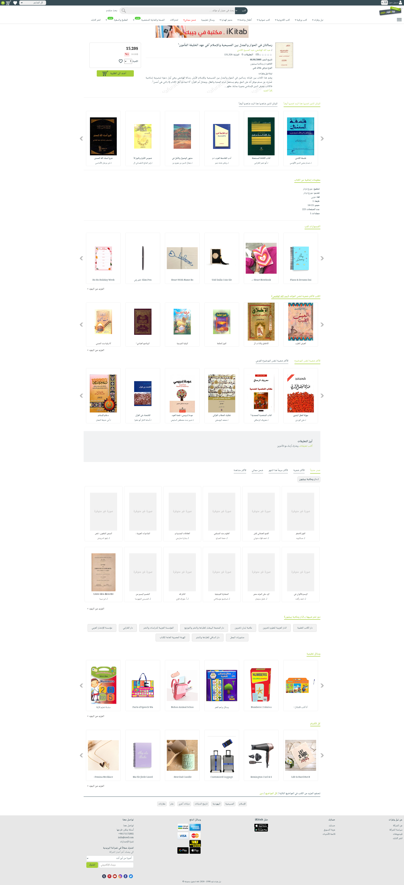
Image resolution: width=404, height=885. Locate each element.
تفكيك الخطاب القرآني (222, 415)
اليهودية (216, 804)
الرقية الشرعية (182, 344)
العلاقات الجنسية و (182, 534)
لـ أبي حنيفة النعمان (103, 420)
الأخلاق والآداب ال (261, 344)
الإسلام (242, 804)
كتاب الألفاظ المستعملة (261, 158)
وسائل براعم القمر (222, 707)
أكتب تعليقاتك (305, 446)
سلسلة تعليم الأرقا (103, 707)
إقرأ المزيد (267, 91)
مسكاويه (299, 538)
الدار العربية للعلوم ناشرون (275, 628)
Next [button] (82, 139)
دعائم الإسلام (103, 415)
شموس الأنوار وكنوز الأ (143, 158)
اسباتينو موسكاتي (221, 599)
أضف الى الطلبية (118, 73)
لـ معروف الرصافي (261, 420)
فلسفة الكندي (300, 158)
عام (172, 804)
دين (261, 793)
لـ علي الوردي (300, 420)
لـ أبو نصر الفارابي (261, 163)
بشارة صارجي (181, 538)
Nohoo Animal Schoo (182, 707)
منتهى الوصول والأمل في (182, 158)
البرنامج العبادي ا (143, 344)
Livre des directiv (103, 594)
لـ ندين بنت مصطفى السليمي (182, 420)
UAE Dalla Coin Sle (222, 280)
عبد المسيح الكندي (245, 50)
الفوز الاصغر (300, 534)
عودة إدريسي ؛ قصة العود (182, 415)
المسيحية (229, 804)
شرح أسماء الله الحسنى (103, 158)
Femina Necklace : (103, 777)
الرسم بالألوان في (301, 594)
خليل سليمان (260, 599)
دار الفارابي (128, 628)
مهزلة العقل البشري (300, 415)
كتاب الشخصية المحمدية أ (261, 415)
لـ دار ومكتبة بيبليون (309, 479)
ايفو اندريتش (102, 538)
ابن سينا (102, 599)
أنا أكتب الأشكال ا (300, 707)
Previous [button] (322, 139)
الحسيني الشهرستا (142, 599)
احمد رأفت (299, 599)
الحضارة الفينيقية (222, 594)
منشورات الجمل (237, 637)
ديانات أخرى (184, 804)
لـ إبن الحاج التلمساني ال (142, 163)
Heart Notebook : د (261, 280)
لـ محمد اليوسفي (221, 420)
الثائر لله (182, 594)
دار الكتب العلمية (304, 628)
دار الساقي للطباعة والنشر (207, 637)
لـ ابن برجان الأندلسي (103, 163)
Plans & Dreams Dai (300, 280)
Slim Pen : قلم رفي (143, 280)
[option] (300, 138)
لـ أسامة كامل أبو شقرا (142, 420)
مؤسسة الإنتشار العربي (102, 628)
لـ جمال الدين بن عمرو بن (182, 163)
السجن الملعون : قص (103, 534)
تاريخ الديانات (201, 804)
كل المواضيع (271, 793)
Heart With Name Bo (182, 280)
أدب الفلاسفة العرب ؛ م (221, 158)
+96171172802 (126, 834)
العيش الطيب (300, 344)
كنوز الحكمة (221, 344)
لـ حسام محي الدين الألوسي (301, 163)
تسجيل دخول (393, 2)
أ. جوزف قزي (181, 599)
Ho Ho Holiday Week (103, 280)
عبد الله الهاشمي (262, 50)
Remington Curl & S (261, 777)
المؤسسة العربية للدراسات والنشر (158, 628)
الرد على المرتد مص (261, 594)
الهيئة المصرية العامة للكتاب (172, 637)
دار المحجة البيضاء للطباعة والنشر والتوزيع (204, 628)
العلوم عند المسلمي (222, 534)
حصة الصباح (221, 538)
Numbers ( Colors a (261, 707)
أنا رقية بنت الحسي (103, 344)
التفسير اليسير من (143, 594)
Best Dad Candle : (182, 777)
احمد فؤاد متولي (260, 538)
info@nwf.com (126, 838)
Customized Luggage (222, 777)
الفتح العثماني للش (261, 534)
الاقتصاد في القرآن (142, 415)
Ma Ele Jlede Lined (143, 777)
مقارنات (161, 804)
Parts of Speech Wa (143, 707)
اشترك (92, 865)
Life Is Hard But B (300, 777)
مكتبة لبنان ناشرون (243, 628)
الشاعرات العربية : (143, 534)
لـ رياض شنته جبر (222, 163)
